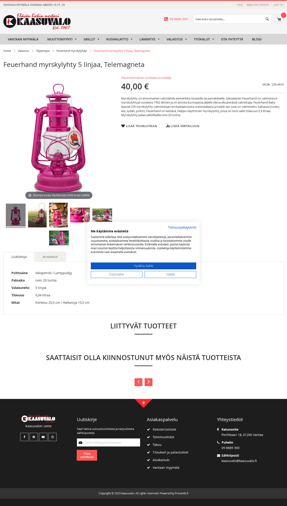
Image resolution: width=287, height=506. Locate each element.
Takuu (156, 444)
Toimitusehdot (162, 437)
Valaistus (23, 51)
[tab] (19, 257)
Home (7, 51)
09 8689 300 (179, 19)
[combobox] (232, 19)
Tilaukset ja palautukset (169, 452)
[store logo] (37, 21)
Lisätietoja (19, 257)
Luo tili (278, 5)
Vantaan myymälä (164, 467)
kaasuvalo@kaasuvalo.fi (239, 461)
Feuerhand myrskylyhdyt (72, 51)
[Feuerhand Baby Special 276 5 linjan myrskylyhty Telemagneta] (16, 216)
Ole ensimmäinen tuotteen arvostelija (146, 78)
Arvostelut (50, 257)
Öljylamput (43, 51)
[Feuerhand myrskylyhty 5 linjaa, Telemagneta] (37, 216)
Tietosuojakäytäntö (182, 227)
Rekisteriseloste (163, 429)
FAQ (240, 5)
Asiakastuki (160, 460)
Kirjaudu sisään (258, 5)
